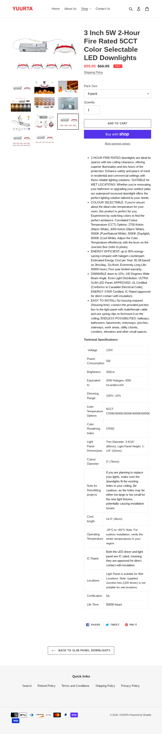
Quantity (89, 102)
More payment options (117, 143)
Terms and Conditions (75, 685)
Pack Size (90, 86)
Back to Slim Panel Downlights (83, 650)
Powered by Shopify (140, 715)
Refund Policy (47, 685)
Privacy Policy (130, 685)
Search (27, 685)
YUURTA (124, 715)
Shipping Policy (93, 72)
